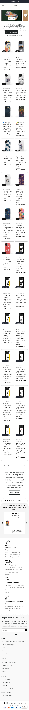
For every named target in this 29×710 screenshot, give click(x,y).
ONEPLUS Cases (6, 695)
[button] (3, 5)
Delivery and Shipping (8, 644)
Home (9, 35)
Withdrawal (5, 668)
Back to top (14, 492)
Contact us (5, 654)
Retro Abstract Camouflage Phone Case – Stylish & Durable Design (7, 61)
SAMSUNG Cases (6, 683)
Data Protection (6, 665)
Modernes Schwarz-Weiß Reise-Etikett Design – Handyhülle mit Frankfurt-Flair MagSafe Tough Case (21, 336)
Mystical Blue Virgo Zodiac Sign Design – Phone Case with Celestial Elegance (21, 161)
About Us (4, 651)
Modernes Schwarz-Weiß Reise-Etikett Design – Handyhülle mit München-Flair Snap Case (21, 409)
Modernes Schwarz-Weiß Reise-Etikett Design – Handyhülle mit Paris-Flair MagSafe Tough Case (21, 447)
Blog (3, 648)
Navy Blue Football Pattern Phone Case (8, 158)
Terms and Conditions (8, 662)
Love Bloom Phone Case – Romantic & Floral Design (7, 262)
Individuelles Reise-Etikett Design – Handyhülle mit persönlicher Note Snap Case (21, 298)
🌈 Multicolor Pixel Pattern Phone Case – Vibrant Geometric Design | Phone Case (20, 128)
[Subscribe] (26, 630)
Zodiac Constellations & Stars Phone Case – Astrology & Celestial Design (8, 229)
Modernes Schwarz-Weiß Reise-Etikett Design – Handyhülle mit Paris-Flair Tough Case (7, 446)
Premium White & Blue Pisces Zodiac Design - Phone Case (7, 193)
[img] (18, 513)
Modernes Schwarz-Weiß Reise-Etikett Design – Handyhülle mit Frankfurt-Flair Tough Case (7, 335)
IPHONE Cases (6, 679)
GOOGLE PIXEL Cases (8, 689)
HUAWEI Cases (6, 686)
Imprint (4, 671)
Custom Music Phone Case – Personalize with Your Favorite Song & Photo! (21, 61)
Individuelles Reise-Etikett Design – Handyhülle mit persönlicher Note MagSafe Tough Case (7, 299)
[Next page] (24, 465)
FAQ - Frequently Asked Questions (12, 641)
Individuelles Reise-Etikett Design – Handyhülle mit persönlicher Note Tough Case (21, 265)
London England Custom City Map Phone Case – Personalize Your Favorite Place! (21, 93)
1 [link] (4, 465)
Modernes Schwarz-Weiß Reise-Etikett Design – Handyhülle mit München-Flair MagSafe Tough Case (7, 410)
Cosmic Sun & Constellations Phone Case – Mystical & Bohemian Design (20, 195)
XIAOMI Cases (6, 692)
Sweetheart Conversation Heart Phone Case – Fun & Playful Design (20, 228)
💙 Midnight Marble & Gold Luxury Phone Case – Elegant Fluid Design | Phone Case (7, 127)
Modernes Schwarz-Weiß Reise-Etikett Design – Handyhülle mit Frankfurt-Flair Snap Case (7, 373)
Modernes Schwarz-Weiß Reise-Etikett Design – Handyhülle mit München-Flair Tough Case (21, 373)
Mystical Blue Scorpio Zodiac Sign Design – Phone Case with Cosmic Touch (8, 93)
